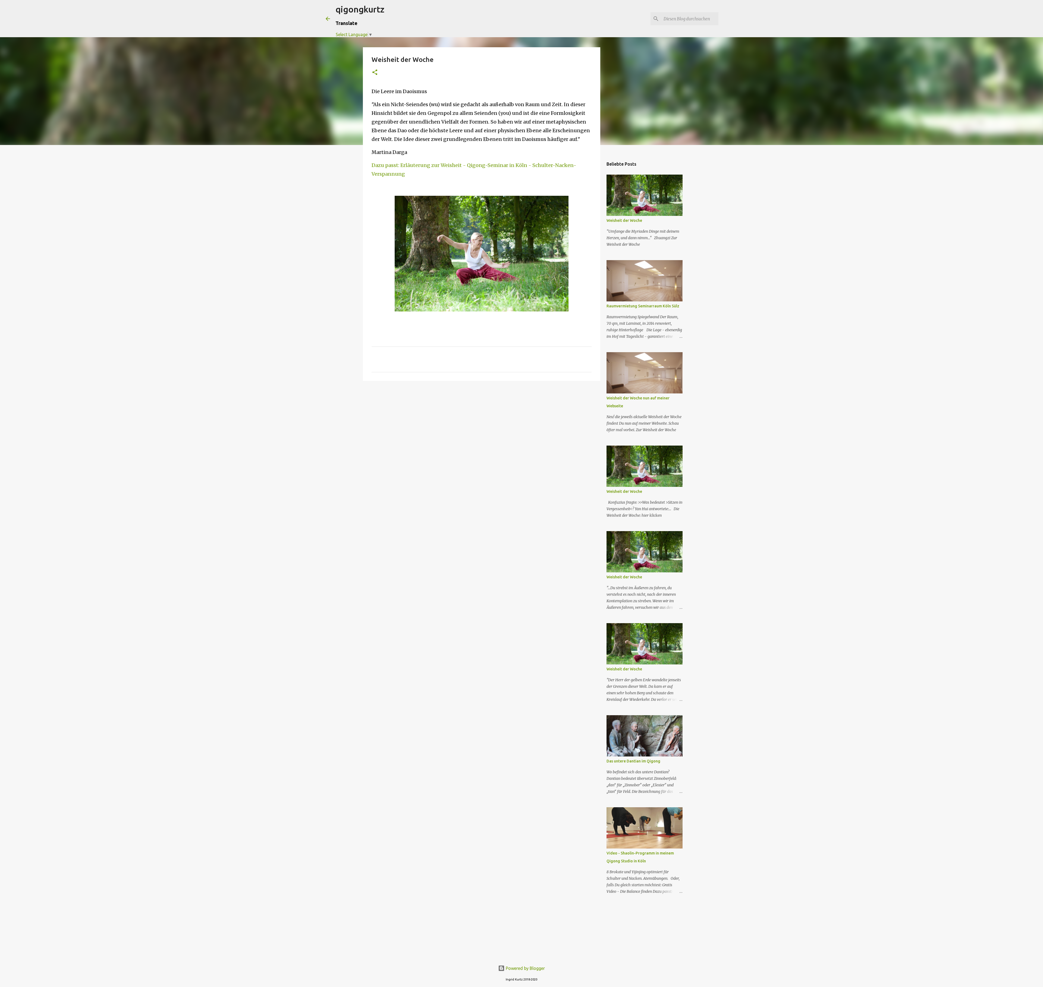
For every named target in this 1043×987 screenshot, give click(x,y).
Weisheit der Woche (624, 220)
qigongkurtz (359, 9)
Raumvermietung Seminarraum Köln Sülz (643, 306)
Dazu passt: (386, 165)
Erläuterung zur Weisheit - (433, 165)
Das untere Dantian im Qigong (633, 761)
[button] (375, 72)
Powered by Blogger (525, 968)
